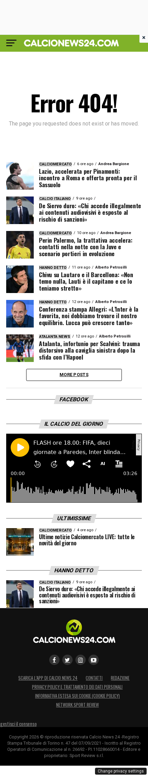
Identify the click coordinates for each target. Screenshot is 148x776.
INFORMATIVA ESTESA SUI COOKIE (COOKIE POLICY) (77, 696)
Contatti (94, 678)
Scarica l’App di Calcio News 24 (47, 678)
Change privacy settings (121, 771)
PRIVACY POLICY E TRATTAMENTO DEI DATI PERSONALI (77, 687)
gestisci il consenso (18, 723)
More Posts (74, 374)
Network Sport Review (77, 705)
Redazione (120, 678)
